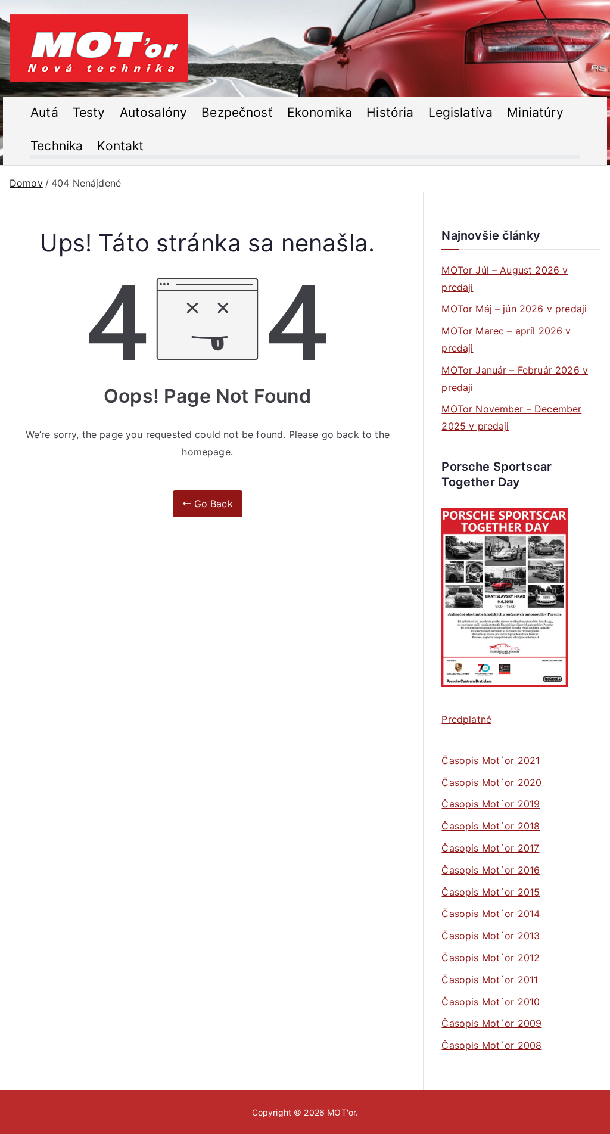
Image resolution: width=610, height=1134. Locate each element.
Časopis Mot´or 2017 (490, 848)
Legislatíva (460, 112)
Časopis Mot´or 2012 (490, 958)
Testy (89, 112)
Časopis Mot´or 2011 (489, 980)
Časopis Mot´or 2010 (490, 1002)
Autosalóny (154, 112)
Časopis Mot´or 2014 (490, 913)
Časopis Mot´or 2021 (490, 760)
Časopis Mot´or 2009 (491, 1023)
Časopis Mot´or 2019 (490, 804)
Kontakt (120, 145)
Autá (44, 112)
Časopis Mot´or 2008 (491, 1045)
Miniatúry (535, 112)
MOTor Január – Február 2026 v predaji (514, 378)
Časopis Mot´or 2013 (490, 936)
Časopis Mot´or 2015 (490, 892)
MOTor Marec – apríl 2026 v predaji (506, 339)
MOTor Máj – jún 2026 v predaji (514, 309)
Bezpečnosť (237, 112)
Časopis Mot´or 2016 (490, 870)
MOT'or (341, 1112)
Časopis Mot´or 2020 (491, 782)
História (389, 112)
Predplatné (466, 719)
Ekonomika (319, 112)
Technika (56, 145)
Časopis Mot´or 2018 (490, 826)
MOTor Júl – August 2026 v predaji (504, 278)
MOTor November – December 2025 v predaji (511, 417)
